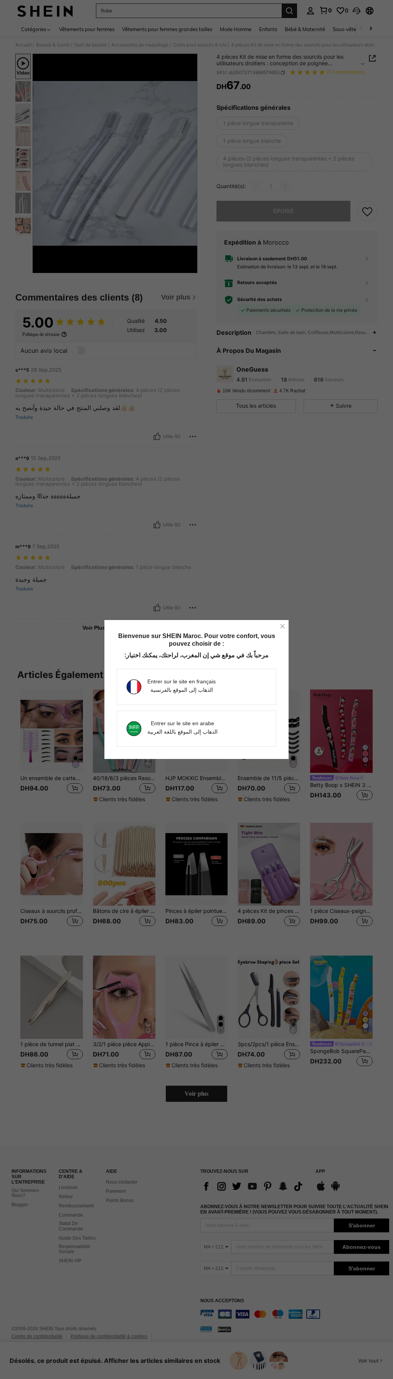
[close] (282, 626)
